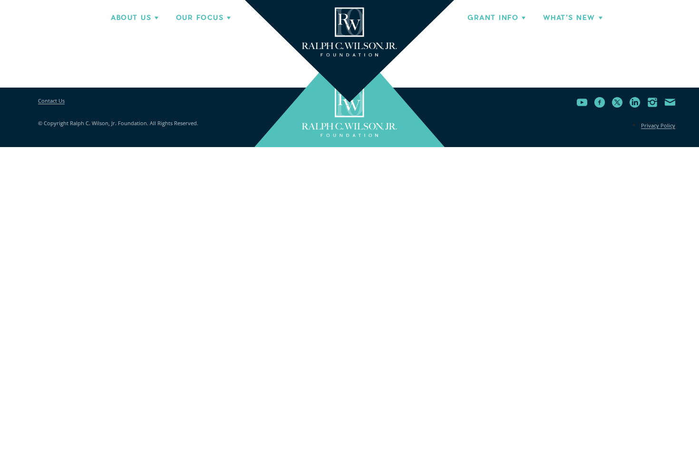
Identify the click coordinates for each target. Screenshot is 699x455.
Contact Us (51, 100)
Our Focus (199, 17)
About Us (131, 17)
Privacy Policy (658, 125)
